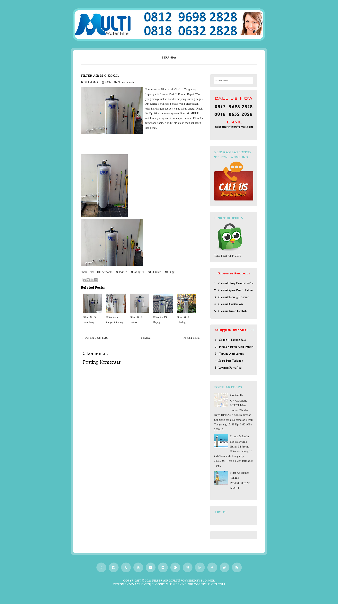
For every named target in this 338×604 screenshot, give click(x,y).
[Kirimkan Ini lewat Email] (84, 280)
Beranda (169, 57)
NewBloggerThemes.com (203, 584)
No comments (126, 82)
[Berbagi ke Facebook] (96, 280)
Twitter (122, 272)
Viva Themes (139, 584)
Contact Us (236, 395)
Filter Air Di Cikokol (100, 75)
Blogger (208, 580)
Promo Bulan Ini (239, 436)
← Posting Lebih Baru (95, 337)
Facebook (106, 272)
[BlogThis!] (88, 280)
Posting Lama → (193, 337)
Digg (171, 272)
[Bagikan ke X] (92, 280)
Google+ (139, 272)
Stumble (156, 272)
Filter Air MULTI (165, 580)
